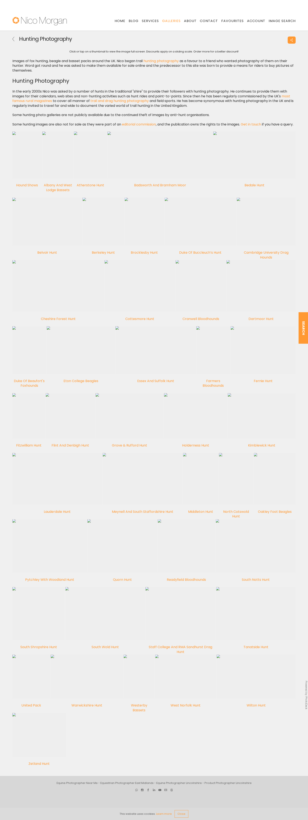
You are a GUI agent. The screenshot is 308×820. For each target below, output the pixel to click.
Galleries (171, 20)
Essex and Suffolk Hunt (155, 381)
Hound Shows (27, 185)
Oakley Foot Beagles (275, 511)
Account (256, 20)
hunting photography (161, 61)
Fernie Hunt (263, 381)
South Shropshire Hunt (38, 647)
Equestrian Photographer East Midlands (127, 783)
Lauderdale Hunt (57, 511)
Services (150, 20)
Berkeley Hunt (103, 252)
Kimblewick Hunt (261, 445)
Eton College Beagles (80, 381)
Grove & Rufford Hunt (129, 445)
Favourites (232, 20)
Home (120, 20)
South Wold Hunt (105, 647)
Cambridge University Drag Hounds (266, 255)
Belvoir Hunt (47, 252)
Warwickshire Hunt (86, 705)
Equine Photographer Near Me (77, 783)
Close (181, 814)
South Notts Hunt (256, 579)
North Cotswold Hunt (236, 514)
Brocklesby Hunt (144, 252)
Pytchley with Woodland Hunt (49, 579)
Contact (209, 20)
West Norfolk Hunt (186, 705)
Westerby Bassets (139, 707)
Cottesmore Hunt (139, 318)
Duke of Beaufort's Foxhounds (29, 383)
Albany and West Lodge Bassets (58, 187)
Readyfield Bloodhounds (186, 579)
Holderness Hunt (195, 445)
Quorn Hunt (122, 579)
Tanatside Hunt (255, 647)
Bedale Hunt (254, 185)
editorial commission (139, 124)
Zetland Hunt (39, 763)
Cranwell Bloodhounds (200, 318)
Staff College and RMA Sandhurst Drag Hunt (180, 649)
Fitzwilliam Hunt (28, 445)
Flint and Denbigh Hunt (70, 445)
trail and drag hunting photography (120, 100)
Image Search (282, 20)
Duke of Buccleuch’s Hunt (200, 252)
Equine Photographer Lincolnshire (179, 783)
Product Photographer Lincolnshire (228, 783)
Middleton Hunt (200, 511)
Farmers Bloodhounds (213, 383)
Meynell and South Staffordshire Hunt (142, 511)
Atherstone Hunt (90, 185)
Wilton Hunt (256, 705)
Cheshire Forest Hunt (58, 318)
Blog (133, 20)
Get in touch (251, 124)
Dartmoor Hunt (261, 318)
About (190, 20)
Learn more (164, 814)
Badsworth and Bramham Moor (160, 185)
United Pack (31, 705)
